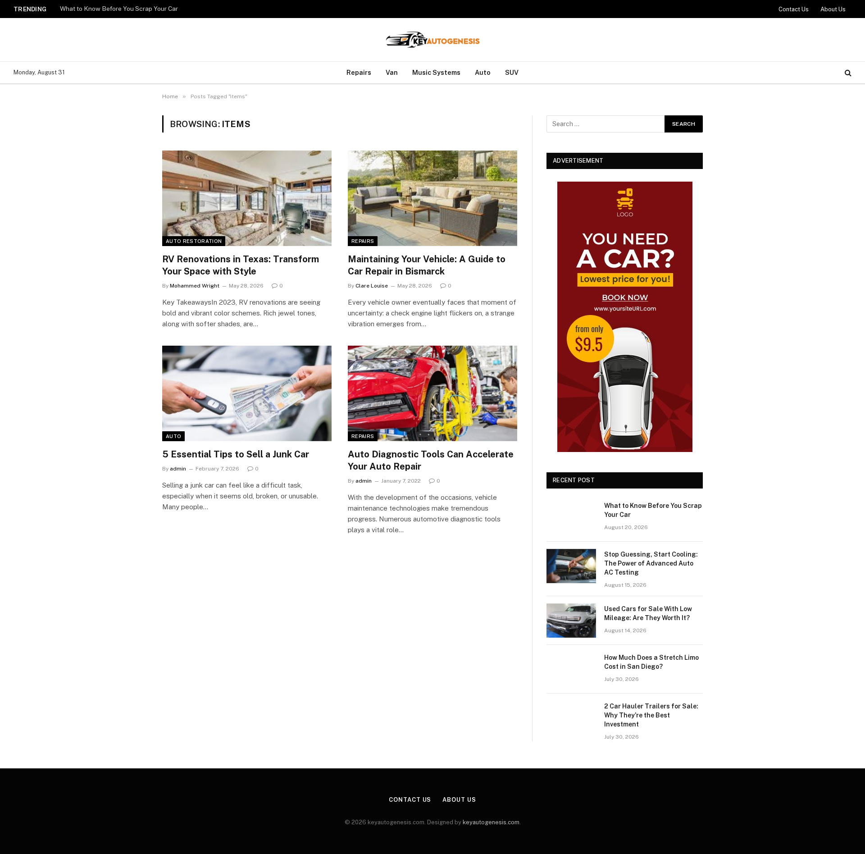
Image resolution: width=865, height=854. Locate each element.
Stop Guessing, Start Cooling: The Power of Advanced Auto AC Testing (651, 563)
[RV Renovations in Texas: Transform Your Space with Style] (247, 198)
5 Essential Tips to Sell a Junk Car (235, 454)
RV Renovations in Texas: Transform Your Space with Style (240, 265)
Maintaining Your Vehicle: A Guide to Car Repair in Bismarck (426, 265)
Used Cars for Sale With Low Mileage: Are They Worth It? (648, 613)
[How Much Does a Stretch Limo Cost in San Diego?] (571, 669)
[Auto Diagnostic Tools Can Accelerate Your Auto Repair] (432, 393)
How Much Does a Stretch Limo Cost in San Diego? (651, 662)
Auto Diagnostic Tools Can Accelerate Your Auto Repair (431, 460)
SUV (512, 72)
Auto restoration (194, 241)
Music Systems (436, 72)
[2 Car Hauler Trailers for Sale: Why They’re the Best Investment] (571, 718)
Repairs (358, 72)
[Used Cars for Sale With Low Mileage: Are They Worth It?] (571, 620)
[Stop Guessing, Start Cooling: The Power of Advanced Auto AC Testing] (571, 566)
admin (178, 469)
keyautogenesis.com (491, 822)
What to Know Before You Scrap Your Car (119, 8)
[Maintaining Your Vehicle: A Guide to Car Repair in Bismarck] (432, 198)
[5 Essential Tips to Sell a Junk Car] (247, 393)
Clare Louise (371, 286)
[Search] (847, 73)
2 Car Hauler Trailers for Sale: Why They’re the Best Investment (651, 715)
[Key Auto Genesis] (432, 39)
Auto (483, 72)
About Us (833, 9)
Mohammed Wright (194, 286)
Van (392, 72)
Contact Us (793, 9)
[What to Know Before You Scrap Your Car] (571, 517)
